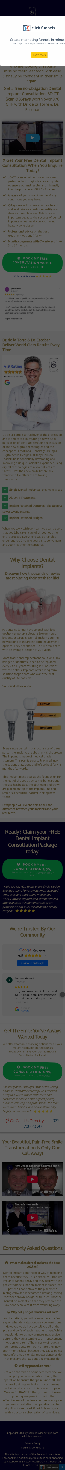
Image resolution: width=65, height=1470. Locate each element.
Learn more (39, 55)
